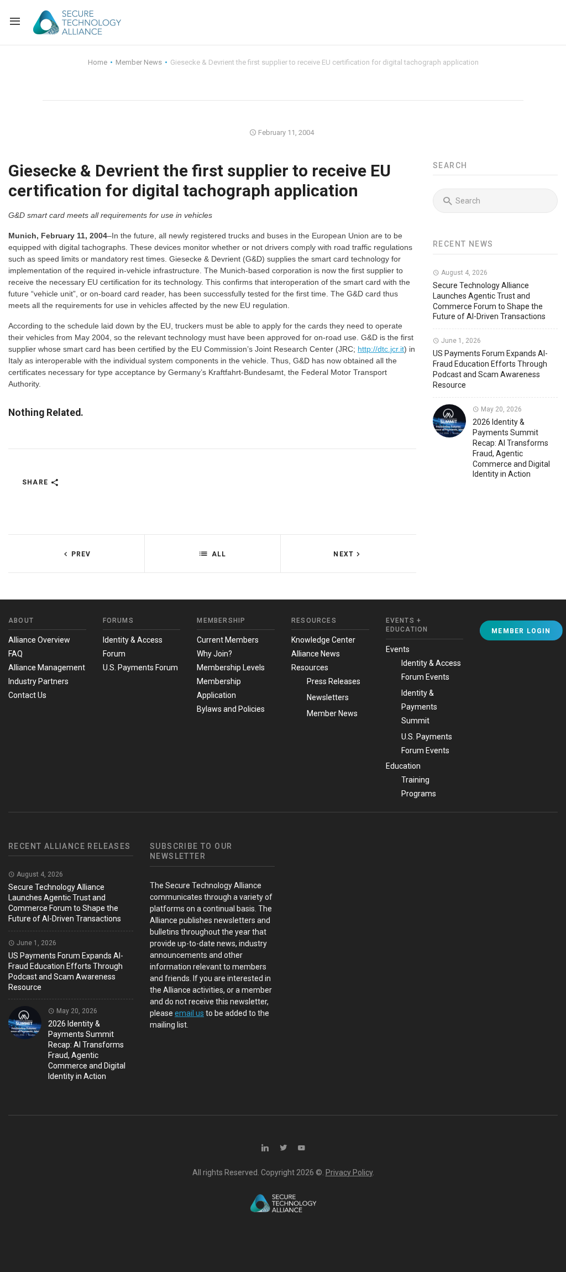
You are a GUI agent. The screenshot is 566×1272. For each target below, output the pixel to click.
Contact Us (27, 695)
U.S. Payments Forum (140, 667)
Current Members (228, 639)
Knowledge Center (323, 639)
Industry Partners (38, 681)
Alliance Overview (39, 639)
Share (36, 482)
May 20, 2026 (500, 409)
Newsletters (328, 697)
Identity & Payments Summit (419, 707)
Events (398, 649)
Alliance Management (46, 667)
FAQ (15, 653)
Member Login (521, 631)
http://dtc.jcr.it (381, 349)
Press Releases (333, 681)
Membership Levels (231, 667)
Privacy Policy (349, 1172)
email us (189, 1013)
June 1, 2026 (460, 341)
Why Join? (214, 653)
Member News (332, 713)
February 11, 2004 (285, 132)
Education (403, 766)
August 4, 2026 (463, 273)
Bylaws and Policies (231, 709)
